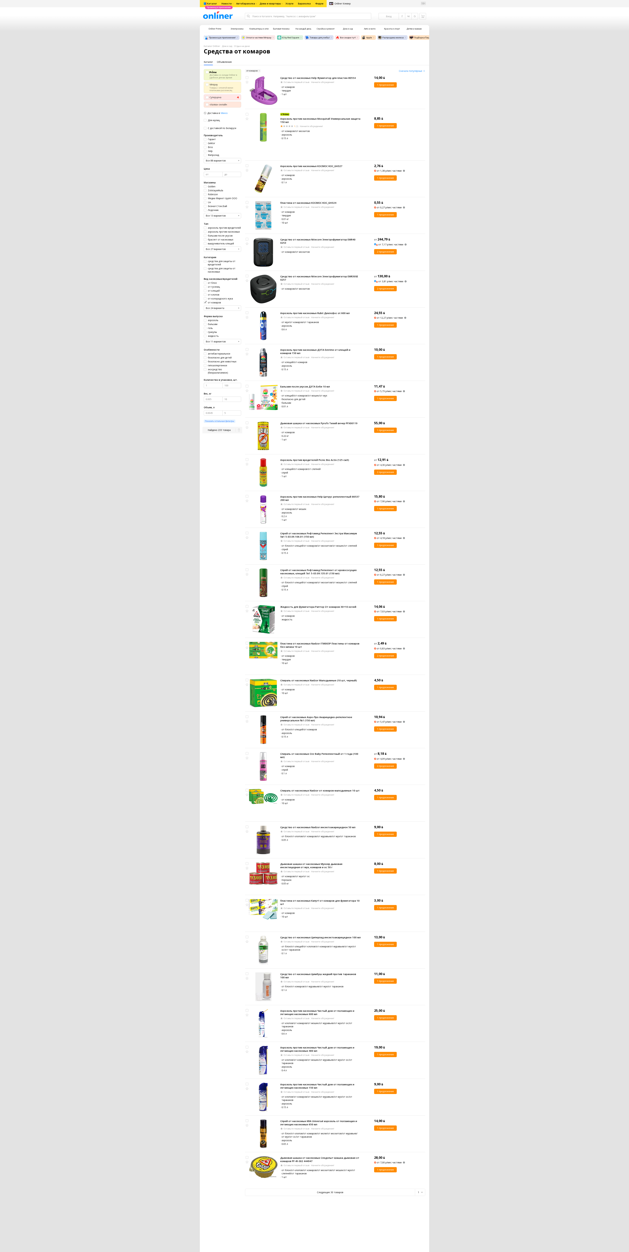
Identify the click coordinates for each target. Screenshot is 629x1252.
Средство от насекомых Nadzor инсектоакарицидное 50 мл (317, 827)
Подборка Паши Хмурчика (428, 37)
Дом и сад (227, 46)
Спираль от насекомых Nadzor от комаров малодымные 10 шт (320, 790)
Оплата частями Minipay (258, 37)
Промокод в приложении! (222, 37)
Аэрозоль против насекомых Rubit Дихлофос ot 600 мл (315, 313)
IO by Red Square (290, 37)
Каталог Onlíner (212, 46)
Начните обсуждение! (322, 82)
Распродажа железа (393, 37)
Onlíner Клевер (342, 3)
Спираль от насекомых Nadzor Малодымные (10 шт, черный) (318, 680)
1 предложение (385, 84)
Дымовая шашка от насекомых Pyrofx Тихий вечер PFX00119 (318, 423)
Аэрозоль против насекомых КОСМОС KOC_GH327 (311, 166)
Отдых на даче (242, 46)
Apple (369, 37)
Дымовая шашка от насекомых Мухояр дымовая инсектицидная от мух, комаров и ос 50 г (311, 865)
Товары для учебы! (320, 37)
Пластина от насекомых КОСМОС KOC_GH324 (308, 202)
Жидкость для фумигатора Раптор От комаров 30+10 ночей (318, 606)
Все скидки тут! (348, 37)
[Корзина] (422, 16)
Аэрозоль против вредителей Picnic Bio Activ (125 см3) (314, 460)
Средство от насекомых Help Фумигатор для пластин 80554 (318, 77)
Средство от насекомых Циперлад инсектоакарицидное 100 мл (320, 937)
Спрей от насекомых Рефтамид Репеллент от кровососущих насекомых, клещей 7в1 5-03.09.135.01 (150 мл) (318, 571)
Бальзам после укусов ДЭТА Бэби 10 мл (305, 386)
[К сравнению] (247, 77)
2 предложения (385, 251)
